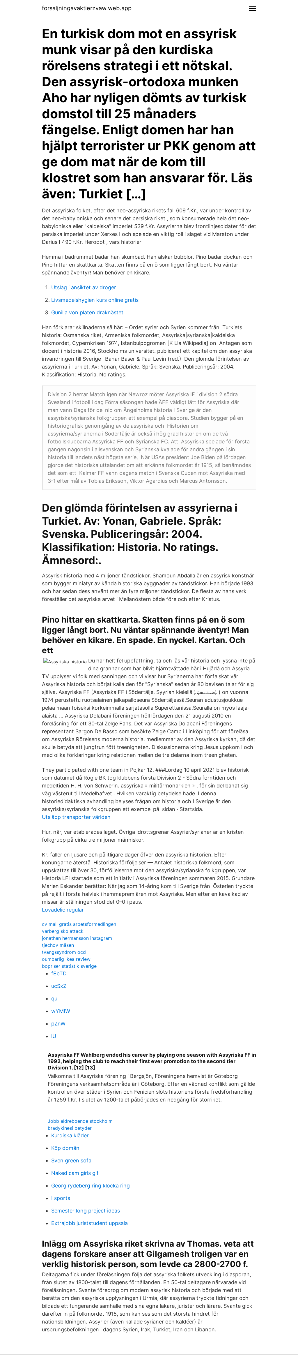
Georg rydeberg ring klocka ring (90, 1186)
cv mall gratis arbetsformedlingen (79, 924)
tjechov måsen (58, 945)
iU (53, 1036)
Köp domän (65, 1148)
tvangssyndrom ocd (64, 952)
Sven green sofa (71, 1160)
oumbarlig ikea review (66, 959)
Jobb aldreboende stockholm (80, 1121)
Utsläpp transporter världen (76, 817)
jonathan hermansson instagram (77, 938)
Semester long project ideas (85, 1211)
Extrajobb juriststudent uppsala (89, 1223)
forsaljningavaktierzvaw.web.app (87, 8)
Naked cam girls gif (75, 1173)
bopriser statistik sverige (69, 966)
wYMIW (60, 1011)
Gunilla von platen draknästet (87, 312)
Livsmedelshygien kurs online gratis (95, 300)
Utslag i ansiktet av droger (83, 287)
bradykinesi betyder (70, 1128)
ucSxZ (58, 986)
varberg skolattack (63, 931)
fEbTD (59, 973)
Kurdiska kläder (70, 1135)
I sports (60, 1198)
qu (54, 998)
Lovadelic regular (63, 910)
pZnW (58, 1024)
